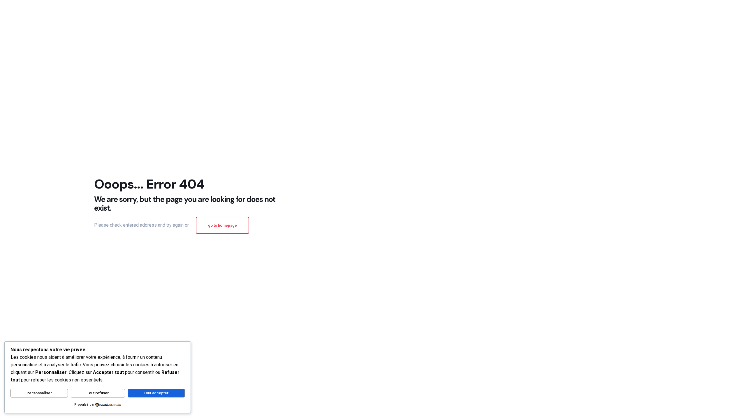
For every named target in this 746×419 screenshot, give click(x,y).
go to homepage (222, 225)
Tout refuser (98, 393)
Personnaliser (39, 393)
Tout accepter (156, 393)
